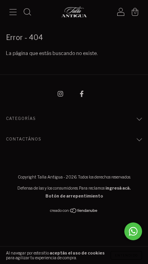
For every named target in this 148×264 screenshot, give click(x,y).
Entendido (126, 255)
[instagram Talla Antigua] (61, 94)
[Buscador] (27, 13)
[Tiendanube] (74, 212)
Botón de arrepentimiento (74, 196)
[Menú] (13, 13)
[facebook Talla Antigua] (82, 94)
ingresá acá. (118, 188)
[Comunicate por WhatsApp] (133, 231)
